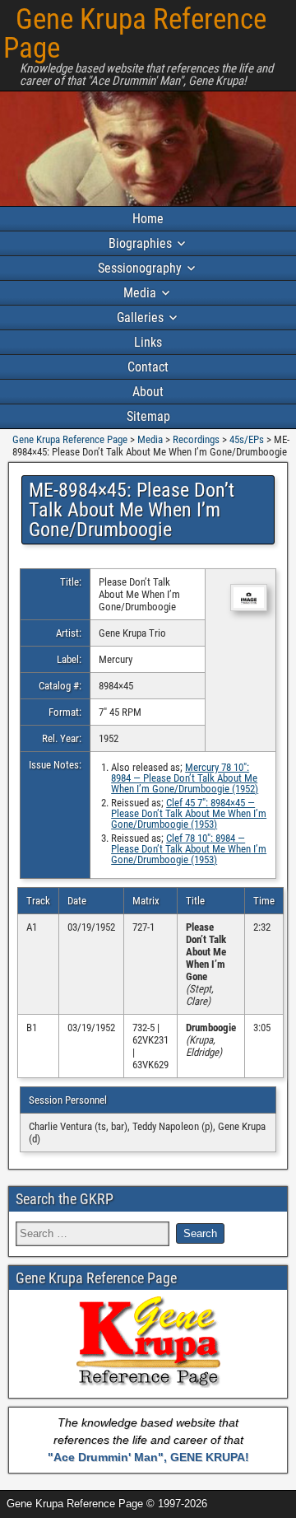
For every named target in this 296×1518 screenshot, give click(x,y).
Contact (148, 367)
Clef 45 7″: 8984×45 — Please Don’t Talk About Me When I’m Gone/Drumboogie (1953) (188, 813)
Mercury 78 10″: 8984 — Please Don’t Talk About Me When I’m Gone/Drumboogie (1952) (184, 778)
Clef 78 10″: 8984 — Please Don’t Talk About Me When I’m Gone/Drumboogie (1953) (188, 849)
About (148, 391)
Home (148, 219)
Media (139, 293)
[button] (240, 599)
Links (148, 342)
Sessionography (140, 268)
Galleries (140, 317)
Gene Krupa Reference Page (134, 33)
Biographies (140, 243)
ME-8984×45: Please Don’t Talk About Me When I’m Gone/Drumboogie (131, 510)
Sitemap (148, 416)
